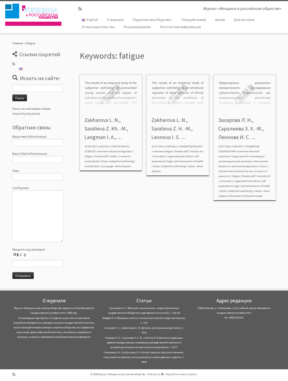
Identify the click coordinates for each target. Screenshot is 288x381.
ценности (224, 176)
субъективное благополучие (235, 171)
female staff (101, 156)
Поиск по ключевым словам (31, 109)
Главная (17, 43)
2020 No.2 (172, 146)
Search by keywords (26, 114)
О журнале (115, 19)
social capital (91, 161)
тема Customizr (189, 374)
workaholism (92, 166)
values (191, 166)
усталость (260, 171)
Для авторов (244, 19)
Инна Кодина (123, 166)
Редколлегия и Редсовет (152, 19)
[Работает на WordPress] (162, 373)
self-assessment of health (188, 161)
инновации (257, 156)
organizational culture (180, 156)
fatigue (88, 156)
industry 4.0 (196, 151)
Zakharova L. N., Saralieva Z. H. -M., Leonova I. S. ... (172, 129)
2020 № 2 (238, 146)
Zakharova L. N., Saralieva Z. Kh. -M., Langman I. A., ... (106, 129)
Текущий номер (193, 19)
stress (104, 161)
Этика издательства (98, 27)
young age (107, 166)
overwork (124, 156)
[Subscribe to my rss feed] (81, 8)
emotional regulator (120, 151)
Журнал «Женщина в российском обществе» (122, 374)
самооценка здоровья (244, 166)
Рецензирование (137, 27)
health (113, 156)
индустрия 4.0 (240, 156)
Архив (220, 19)
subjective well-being (121, 161)
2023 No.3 (105, 146)
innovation (159, 156)
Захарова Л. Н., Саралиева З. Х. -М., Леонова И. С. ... (241, 129)
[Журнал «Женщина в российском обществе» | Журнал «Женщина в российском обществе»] (33, 14)
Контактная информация (180, 27)
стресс (263, 166)
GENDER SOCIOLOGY (190, 146)
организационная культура (235, 161)
